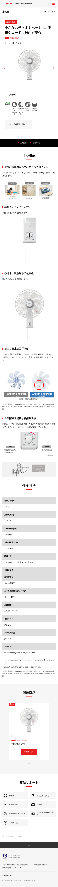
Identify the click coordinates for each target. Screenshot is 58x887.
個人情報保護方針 (22, 865)
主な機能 (23, 143)
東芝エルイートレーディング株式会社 (31, 660)
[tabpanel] (29, 731)
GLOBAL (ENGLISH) (8, 875)
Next (53, 68)
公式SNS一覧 (17, 868)
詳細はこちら (29, 752)
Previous (5, 68)
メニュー (51, 11)
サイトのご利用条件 (8, 865)
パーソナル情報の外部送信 (39, 865)
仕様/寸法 (36, 143)
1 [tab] (29, 763)
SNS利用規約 (6, 868)
